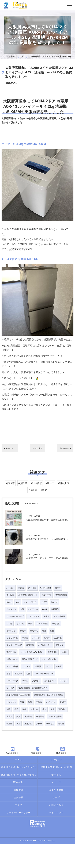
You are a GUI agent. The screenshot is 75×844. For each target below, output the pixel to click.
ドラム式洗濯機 (55, 716)
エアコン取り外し (49, 659)
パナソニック (12, 681)
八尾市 (47, 638)
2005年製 (58, 638)
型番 (52, 631)
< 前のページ (9, 448)
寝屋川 (9, 716)
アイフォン (11, 609)
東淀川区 (28, 724)
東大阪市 (10, 595)
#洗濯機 (22, 483)
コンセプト (11, 702)
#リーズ (50, 483)
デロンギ (59, 645)
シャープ (36, 638)
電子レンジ (11, 631)
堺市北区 (50, 724)
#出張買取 (36, 483)
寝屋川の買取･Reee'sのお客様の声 (32, 688)
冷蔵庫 (59, 666)
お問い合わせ (12, 659)
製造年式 (34, 631)
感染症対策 (46, 595)
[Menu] (69, 5)
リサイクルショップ (15, 616)
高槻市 (39, 724)
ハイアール (33, 609)
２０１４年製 (12, 638)
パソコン (10, 588)
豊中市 (46, 616)
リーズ (25, 681)
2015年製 (30, 645)
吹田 (16, 709)
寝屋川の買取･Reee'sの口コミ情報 (48, 695)
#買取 (44, 490)
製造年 (23, 631)
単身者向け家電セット (28, 595)
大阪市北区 (52, 652)
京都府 (9, 624)
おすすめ (20, 624)
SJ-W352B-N (45, 588)
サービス (10, 688)
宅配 (28, 674)
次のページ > (65, 448)
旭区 (8, 709)
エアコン (26, 666)
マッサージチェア (14, 645)
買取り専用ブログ (30, 659)
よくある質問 (49, 681)
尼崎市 (63, 702)
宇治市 (25, 638)
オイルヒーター (45, 645)
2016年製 (32, 588)
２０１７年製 (33, 616)
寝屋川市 (18, 674)
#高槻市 (10, 483)
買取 (22, 702)
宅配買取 (55, 609)
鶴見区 (9, 724)
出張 (30, 624)
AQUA (44, 609)
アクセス (36, 681)
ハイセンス (51, 702)
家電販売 (40, 716)
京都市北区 (11, 652)
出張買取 (38, 666)
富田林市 (62, 709)
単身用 (64, 652)
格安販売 (28, 716)
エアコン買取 (42, 624)
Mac (17, 602)
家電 (8, 674)
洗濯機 (61, 724)
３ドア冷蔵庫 (59, 616)
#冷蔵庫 (32, 490)
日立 (18, 724)
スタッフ (63, 681)
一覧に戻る (37, 448)
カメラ (49, 666)
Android (54, 602)
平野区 (39, 702)
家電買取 (56, 624)
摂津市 (21, 588)
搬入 (18, 716)
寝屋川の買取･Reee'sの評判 (18, 695)
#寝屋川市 (63, 483)
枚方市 (58, 588)
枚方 (44, 709)
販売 (24, 709)
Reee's (9, 602)
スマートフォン (30, 602)
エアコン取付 (12, 666)
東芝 (52, 709)
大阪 (22, 609)
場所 (44, 631)
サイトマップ (56, 812)
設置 (30, 702)
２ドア (44, 602)
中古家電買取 (61, 595)
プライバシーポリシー (44, 674)
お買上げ (34, 709)
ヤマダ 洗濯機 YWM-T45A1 (31, 652)
